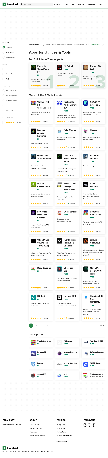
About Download (35, 425)
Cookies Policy (61, 432)
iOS (73, 4)
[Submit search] (22, 4)
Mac (66, 4)
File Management (11, 96)
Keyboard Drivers (11, 101)
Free (7, 69)
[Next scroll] (102, 44)
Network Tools (10, 106)
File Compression (11, 90)
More (101, 4)
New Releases (10, 57)
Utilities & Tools (95, 45)
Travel (87, 44)
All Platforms (33, 45)
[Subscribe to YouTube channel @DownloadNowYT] (93, 425)
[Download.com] (10, 4)
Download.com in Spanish (38, 436)
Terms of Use (61, 428)
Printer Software (11, 111)
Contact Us (33, 432)
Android (81, 4)
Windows (57, 4)
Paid (7, 79)
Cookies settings (62, 441)
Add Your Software (36, 428)
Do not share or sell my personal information (64, 436)
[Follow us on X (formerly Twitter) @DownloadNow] (89, 425)
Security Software (79, 44)
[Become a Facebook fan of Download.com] (85, 425)
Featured (9, 47)
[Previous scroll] (43, 44)
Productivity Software (50, 44)
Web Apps (91, 4)
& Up (19, 122)
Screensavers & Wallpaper (64, 44)
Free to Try (9, 74)
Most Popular (10, 52)
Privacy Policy (61, 425)
